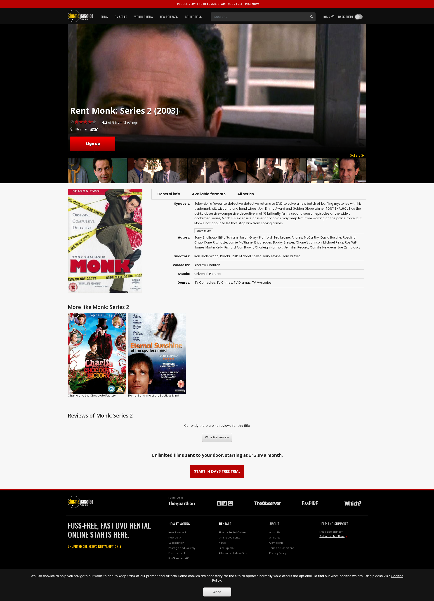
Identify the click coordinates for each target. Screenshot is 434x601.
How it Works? (177, 532)
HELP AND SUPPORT (334, 523)
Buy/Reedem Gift (179, 558)
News (222, 543)
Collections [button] (193, 16)
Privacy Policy (277, 553)
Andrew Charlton (207, 265)
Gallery (355, 155)
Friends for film (177, 553)
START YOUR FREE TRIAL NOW (217, 4)
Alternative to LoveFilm (233, 553)
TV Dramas (242, 283)
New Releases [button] (169, 16)
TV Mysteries (261, 283)
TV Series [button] (121, 16)
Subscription (176, 543)
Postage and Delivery (181, 548)
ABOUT (274, 523)
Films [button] (104, 16)
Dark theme (346, 16)
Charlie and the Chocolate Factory (92, 395)
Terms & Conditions (281, 548)
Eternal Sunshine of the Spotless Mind (153, 395)
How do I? (174, 537)
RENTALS (225, 523)
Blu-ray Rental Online (232, 532)
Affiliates (275, 537)
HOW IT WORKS (179, 523)
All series (245, 194)
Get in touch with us (331, 536)
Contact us (276, 543)
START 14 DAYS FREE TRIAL (217, 471)
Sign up (92, 143)
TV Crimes (224, 283)
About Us (275, 532)
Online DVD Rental (230, 537)
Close (217, 592)
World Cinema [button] (143, 16)
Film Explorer (226, 548)
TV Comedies (204, 283)
